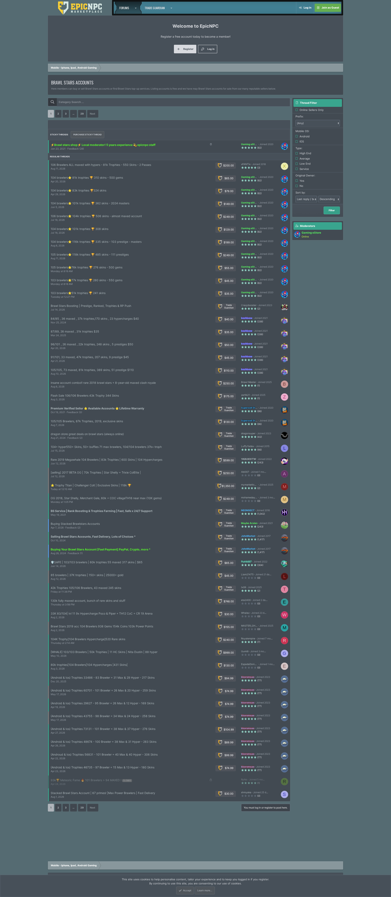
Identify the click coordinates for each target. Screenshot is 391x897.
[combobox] (169, 102)
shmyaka (246, 792)
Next (92, 113)
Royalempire (248, 638)
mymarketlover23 (251, 484)
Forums (124, 7)
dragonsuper (248, 433)
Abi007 (245, 471)
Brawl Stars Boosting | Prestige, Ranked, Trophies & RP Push (91, 305)
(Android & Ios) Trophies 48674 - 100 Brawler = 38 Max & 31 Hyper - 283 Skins (103, 741)
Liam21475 (247, 574)
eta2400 (246, 600)
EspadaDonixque (250, 664)
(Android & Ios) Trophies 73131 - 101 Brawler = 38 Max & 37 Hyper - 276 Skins (103, 729)
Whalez (245, 612)
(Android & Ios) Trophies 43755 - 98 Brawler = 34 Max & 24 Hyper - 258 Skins (103, 716)
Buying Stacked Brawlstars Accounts (75, 523)
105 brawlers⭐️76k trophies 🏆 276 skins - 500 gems (86, 267)
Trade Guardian (155, 7)
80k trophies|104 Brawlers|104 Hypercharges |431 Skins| (89, 664)
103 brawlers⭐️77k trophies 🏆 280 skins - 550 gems (86, 280)
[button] (137, 8)
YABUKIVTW (248, 459)
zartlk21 (245, 395)
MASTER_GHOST (250, 625)
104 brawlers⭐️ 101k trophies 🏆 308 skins (79, 229)
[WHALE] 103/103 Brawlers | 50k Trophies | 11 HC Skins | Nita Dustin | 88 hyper (104, 652)
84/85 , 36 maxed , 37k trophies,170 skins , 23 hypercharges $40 (95, 318)
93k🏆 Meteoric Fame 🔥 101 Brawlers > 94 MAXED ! (86, 780)
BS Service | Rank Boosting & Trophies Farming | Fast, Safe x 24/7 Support (101, 511)
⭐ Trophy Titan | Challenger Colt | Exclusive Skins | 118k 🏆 (91, 485)
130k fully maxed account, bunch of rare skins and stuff (88, 600)
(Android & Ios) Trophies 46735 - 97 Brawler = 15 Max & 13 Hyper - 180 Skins (102, 767)
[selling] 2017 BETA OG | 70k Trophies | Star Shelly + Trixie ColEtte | (96, 472)
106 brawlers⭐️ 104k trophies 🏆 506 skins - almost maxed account (96, 216)
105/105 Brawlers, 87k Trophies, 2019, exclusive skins (87, 421)
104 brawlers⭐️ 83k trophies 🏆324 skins (78, 190)
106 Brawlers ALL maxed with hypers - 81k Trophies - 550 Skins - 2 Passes (101, 164)
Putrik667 (246, 561)
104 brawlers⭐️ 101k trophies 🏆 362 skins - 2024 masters (90, 203)
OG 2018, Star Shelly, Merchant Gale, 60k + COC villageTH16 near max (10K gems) (106, 498)
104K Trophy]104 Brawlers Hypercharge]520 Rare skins (88, 639)
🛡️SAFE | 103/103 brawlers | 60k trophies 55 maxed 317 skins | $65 (97, 562)
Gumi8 (244, 651)
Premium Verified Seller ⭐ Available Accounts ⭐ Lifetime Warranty (97, 408)
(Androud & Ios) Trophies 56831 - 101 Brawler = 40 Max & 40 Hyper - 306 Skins (104, 754)
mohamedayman (250, 497)
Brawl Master (248, 382)
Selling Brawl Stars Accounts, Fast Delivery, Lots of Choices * (93, 536)
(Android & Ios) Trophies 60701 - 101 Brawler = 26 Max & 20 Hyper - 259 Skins (103, 690)
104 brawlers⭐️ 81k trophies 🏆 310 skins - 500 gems (87, 177)
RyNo (244, 779)
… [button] (73, 113)
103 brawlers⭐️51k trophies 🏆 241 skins (78, 293)
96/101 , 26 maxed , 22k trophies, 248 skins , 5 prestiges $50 (92, 344)
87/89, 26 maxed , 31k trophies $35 (75, 331)
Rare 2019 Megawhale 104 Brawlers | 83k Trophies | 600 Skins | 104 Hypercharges (106, 459)
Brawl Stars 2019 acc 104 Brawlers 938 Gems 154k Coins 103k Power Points (102, 626)
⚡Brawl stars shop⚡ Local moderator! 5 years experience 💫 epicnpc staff (103, 145)
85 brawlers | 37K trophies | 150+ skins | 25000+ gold (87, 575)
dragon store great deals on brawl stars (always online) (87, 434)
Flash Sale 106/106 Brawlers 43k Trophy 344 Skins (85, 395)
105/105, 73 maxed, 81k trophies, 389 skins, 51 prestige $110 (92, 370)
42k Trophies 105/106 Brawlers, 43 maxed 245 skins (86, 588)
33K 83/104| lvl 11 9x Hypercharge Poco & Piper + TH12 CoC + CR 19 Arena (102, 613)
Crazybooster (248, 305)
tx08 (243, 587)
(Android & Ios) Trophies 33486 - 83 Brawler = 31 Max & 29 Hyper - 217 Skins (103, 677)
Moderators (307, 226)
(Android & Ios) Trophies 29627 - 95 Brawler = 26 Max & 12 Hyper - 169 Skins (102, 703)
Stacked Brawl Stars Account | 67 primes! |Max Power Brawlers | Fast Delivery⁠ (103, 793)
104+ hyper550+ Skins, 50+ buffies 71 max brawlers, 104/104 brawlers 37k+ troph (106, 446)
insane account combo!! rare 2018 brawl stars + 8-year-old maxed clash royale (103, 382)
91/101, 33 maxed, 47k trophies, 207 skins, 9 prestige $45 (90, 357)
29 (82, 113)
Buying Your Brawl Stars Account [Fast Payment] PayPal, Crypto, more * (100, 549)
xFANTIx (245, 164)
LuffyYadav (247, 446)
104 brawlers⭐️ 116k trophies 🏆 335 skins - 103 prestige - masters (96, 241)
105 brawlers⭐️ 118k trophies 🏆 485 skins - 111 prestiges (90, 254)
